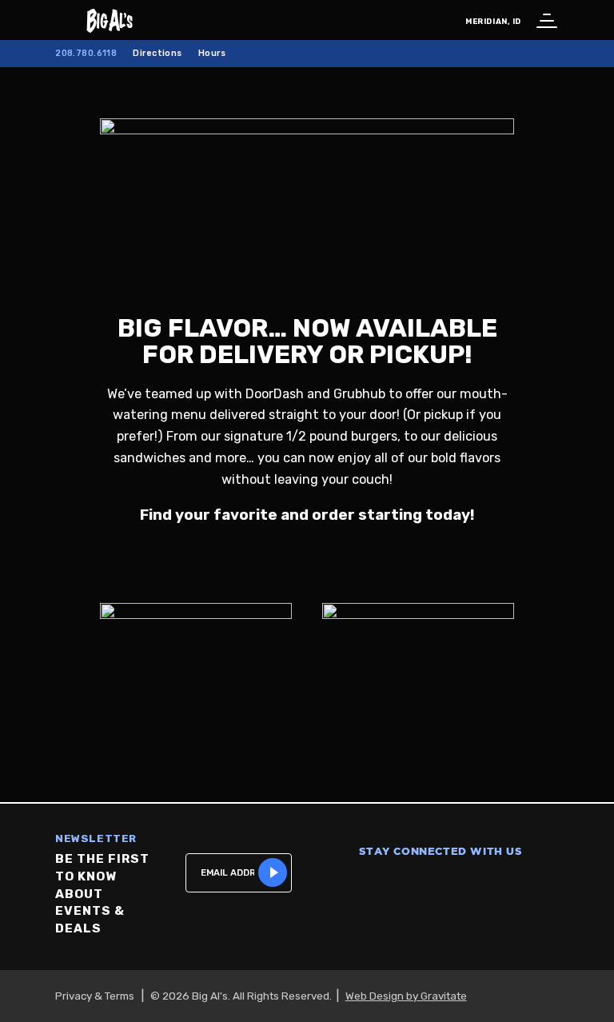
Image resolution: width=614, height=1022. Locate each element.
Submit (272, 872)
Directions (157, 53)
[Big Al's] (77, 20)
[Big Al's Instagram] (399, 884)
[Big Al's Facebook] (357, 884)
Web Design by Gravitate (406, 995)
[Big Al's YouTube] (482, 884)
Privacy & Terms (94, 995)
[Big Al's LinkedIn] (524, 884)
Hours (211, 53)
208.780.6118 (86, 53)
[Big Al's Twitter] (441, 884)
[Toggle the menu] (544, 20)
